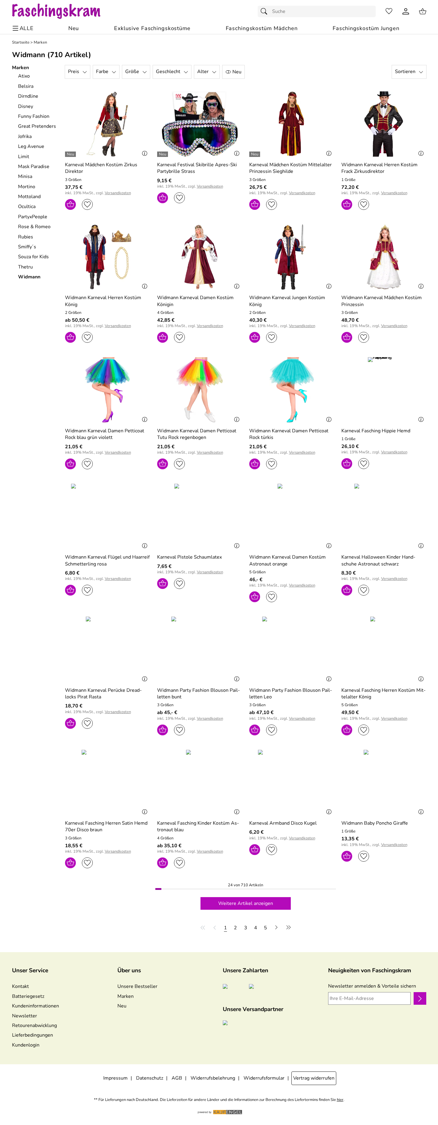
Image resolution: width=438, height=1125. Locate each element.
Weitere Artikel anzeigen (245, 903)
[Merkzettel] (389, 11)
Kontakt (20, 986)
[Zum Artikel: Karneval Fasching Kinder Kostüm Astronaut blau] (199, 782)
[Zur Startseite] (62, 11)
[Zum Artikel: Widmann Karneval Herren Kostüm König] (107, 257)
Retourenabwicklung (34, 1025)
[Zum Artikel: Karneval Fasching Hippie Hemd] (383, 389)
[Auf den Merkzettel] (87, 204)
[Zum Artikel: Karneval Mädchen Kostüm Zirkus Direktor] (107, 124)
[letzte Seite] (287, 927)
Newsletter (24, 1016)
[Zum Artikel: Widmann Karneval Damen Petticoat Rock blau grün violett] (107, 389)
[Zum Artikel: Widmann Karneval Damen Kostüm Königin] (199, 257)
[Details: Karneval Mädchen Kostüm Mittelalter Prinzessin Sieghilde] (255, 154)
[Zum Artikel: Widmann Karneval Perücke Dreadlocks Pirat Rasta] (107, 649)
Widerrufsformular (264, 1078)
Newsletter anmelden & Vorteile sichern (372, 986)
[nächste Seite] (276, 927)
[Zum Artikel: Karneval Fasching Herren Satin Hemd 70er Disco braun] (107, 782)
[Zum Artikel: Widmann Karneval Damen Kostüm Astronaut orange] (291, 516)
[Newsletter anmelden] (420, 998)
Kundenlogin (25, 1045)
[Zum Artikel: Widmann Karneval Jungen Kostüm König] (291, 257)
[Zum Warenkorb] (422, 11)
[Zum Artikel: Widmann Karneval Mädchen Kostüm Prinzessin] (383, 257)
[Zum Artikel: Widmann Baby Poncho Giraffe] (383, 782)
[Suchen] (265, 11)
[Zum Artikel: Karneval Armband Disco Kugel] (291, 782)
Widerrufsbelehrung (213, 1078)
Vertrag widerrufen (313, 1078)
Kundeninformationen (35, 1006)
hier (340, 1099)
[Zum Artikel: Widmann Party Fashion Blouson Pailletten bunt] (199, 649)
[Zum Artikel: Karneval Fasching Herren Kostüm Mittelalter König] (383, 649)
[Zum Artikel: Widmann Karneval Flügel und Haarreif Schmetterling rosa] (107, 516)
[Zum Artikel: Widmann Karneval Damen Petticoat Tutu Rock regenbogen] (199, 389)
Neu (121, 1006)
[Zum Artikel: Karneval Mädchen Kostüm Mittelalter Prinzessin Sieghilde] (291, 124)
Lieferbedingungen (32, 1035)
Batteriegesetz (28, 996)
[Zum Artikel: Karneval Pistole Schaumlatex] (199, 516)
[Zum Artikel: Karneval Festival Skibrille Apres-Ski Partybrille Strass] (199, 124)
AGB (177, 1078)
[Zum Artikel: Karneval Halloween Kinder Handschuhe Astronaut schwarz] (383, 516)
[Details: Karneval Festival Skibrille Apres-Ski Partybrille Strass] (163, 154)
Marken (40, 42)
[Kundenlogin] (405, 11)
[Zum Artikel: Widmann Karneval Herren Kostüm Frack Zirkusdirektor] (383, 124)
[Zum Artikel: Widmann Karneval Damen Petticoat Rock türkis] (291, 389)
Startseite (21, 42)
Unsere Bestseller (137, 986)
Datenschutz (149, 1078)
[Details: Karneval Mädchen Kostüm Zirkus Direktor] (71, 154)
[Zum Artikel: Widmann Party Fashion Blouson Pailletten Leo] (291, 649)
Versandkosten (118, 193)
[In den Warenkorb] (70, 204)
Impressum (115, 1078)
